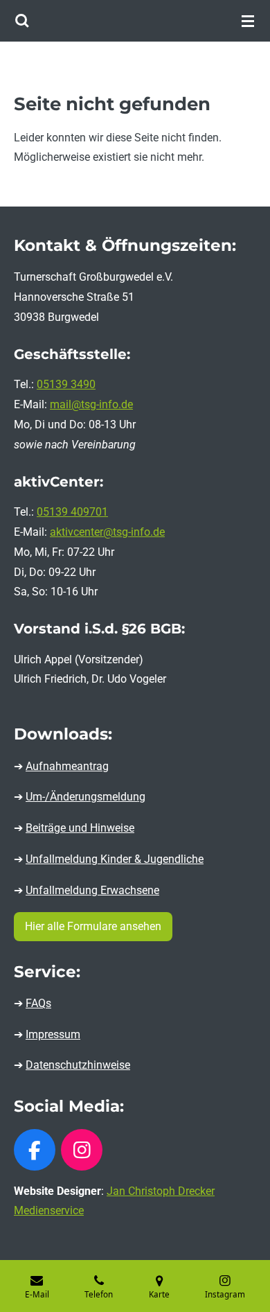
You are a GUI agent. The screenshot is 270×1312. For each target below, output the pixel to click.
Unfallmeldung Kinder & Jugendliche (115, 859)
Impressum (53, 1034)
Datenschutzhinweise (78, 1065)
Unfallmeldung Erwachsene (92, 890)
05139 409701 (72, 511)
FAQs (38, 1003)
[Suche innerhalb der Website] (22, 21)
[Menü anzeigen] (248, 21)
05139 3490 (66, 384)
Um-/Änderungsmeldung (85, 796)
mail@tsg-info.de (91, 404)
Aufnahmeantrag (67, 766)
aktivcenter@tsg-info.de (107, 532)
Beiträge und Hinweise (80, 827)
